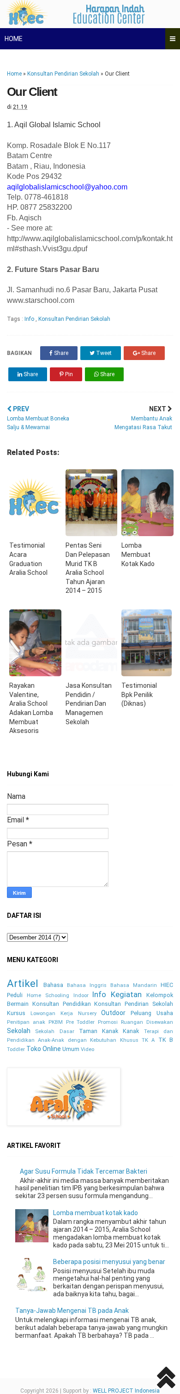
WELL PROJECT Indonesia (126, 1391)
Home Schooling (48, 995)
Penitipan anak (26, 1022)
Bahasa (53, 984)
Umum (70, 1049)
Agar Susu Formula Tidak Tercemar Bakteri (83, 1171)
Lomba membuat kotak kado (95, 1213)
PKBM (55, 1022)
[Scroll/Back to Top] (166, 1379)
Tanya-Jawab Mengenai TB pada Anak (72, 1310)
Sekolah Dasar (54, 1031)
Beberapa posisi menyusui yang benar (109, 1261)
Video (87, 1049)
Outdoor (113, 1012)
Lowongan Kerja (51, 1013)
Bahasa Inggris (87, 985)
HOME (14, 38)
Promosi (108, 1022)
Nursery (87, 1013)
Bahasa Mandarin (133, 985)
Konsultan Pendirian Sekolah (63, 74)
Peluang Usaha (152, 1013)
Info (30, 319)
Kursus (16, 1013)
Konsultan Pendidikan (61, 1003)
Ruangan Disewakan (147, 1022)
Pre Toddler (80, 1022)
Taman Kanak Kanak (109, 1031)
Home (14, 74)
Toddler (16, 1049)
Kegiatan (126, 994)
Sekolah (18, 1030)
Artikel (22, 983)
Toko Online (43, 1048)
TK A (148, 1040)
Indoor (81, 995)
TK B (165, 1039)
